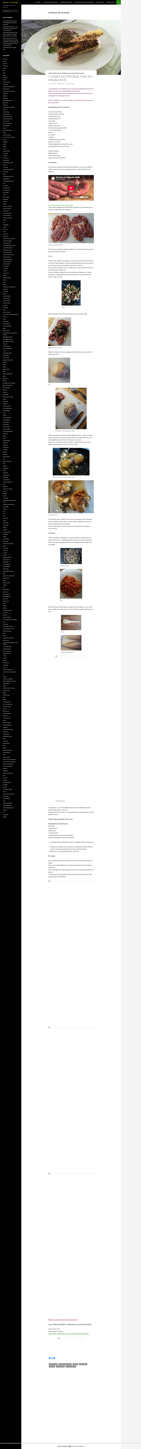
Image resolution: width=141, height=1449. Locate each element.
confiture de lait (7, 215)
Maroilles (5, 472)
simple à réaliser (7, 713)
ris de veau (5, 665)
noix (4, 516)
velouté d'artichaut (7, 803)
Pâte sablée (5, 569)
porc (4, 622)
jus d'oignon (6, 424)
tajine (4, 745)
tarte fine (5, 768)
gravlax (5, 399)
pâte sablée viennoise (8, 571)
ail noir (4, 68)
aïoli (4, 70)
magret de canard (7, 461)
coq (4, 222)
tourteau (5, 787)
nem (4, 511)
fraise (4, 350)
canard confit (6, 151)
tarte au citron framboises (9, 759)
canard (4, 148)
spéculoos (5, 731)
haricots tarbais (7, 406)
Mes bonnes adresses (66, 2)
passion (5, 555)
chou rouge (6, 192)
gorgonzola (6, 394)
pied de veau (6, 578)
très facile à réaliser (7, 789)
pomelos (5, 612)
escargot (5, 305)
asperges (5, 98)
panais (59, 73)
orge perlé (5, 534)
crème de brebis (7, 243)
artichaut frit (6, 89)
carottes (5, 165)
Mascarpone (6, 475)
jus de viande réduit (8, 431)
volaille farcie (71, 1366)
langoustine (6, 447)
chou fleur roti (6, 190)
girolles (5, 380)
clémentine (5, 199)
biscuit (4, 109)
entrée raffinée (6, 303)
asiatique (5, 93)
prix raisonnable (7, 646)
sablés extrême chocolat (9, 688)
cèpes (4, 174)
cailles (4, 144)
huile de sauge (6, 410)
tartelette (5, 771)
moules (5, 495)
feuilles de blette (7, 326)
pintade (64, 73)
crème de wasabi (7, 261)
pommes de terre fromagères (10, 619)
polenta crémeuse (7, 610)
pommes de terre (7, 617)
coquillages (6, 224)
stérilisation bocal (7, 736)
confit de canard (7, 213)
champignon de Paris (8, 176)
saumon (5, 708)
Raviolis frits (6, 662)
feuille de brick (6, 323)
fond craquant (6, 346)
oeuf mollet (6, 525)
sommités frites (6, 718)
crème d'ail (5, 236)
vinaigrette (5, 814)
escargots (5, 307)
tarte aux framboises (8, 764)
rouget (4, 676)
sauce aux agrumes (7, 704)
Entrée (4, 293)
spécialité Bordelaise (8, 729)
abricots (5, 59)
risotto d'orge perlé (7, 669)
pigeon (4, 580)
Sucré (4, 738)
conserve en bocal (7, 218)
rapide (4, 655)
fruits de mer (6, 355)
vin (3, 812)
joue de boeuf (6, 420)
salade (4, 692)
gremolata (5, 401)
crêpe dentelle (6, 264)
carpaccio (5, 167)
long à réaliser (6, 456)
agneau (5, 61)
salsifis (4, 699)
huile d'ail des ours (7, 408)
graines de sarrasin (65, 1364)
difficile (5, 280)
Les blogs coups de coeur (50, 2)
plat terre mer (6, 594)
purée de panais (7, 649)
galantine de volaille (8, 360)
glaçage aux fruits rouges (9, 383)
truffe (4, 791)
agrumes (5, 63)
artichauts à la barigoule (9, 91)
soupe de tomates (7, 725)
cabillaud (5, 142)
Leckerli (5, 452)
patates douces (6, 559)
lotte (4, 459)
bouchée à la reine (7, 123)
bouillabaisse (6, 125)
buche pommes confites (9, 137)
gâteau (4, 364)
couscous (5, 229)
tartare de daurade (7, 750)
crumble (5, 270)
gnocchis (5, 392)
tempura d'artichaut (8, 773)
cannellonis (6, 158)
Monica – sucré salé (10, 2)
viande (4, 810)
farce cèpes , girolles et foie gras (10, 314)
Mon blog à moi (110, 2)
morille (4, 491)
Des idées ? (38, 2)
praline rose (6, 640)
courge (4, 227)
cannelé (5, 155)
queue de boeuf (7, 651)
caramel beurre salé (8, 162)
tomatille (5, 784)
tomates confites (7, 782)
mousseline (6, 498)
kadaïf (4, 436)
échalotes (5, 289)
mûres (4, 509)
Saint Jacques (6, 690)
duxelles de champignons (9, 287)
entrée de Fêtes (6, 296)
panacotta (5, 541)
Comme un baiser (7, 206)
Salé (4, 697)
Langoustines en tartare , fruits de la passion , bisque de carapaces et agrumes (10, 28)
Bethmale (5, 102)
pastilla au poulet (7, 557)
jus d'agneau (6, 422)
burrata (5, 139)
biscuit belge (6, 112)
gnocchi (5, 390)
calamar (5, 146)
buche (4, 132)
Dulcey (4, 284)
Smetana (5, 715)
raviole (4, 658)
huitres (4, 415)
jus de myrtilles (6, 429)
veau (4, 801)
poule (4, 633)
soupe (4, 720)
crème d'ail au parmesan (9, 238)
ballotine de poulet (7, 100)
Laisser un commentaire (66, 83)
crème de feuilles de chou (9, 245)
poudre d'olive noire (8, 626)
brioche (5, 128)
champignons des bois (8, 181)
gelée (4, 371)
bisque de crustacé (7, 116)
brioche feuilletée (7, 130)
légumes (5, 454)
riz (3, 674)
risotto (4, 667)
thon (4, 775)
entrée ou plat (6, 300)
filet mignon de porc (8, 337)
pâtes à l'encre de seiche (9, 575)
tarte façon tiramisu (8, 766)
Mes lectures (100, 2)
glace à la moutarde (7, 385)
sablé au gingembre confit (9, 681)
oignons (5, 527)
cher (4, 183)
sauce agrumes (6, 702)
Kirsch (4, 438)
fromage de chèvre (7, 353)
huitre (4, 413)
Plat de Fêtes (6, 589)
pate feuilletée (6, 564)
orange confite (6, 532)
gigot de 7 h (6, 378)
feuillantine (6, 321)
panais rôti (83, 1364)
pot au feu (5, 624)
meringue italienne (7, 482)
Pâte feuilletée (6, 566)
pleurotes (5, 599)
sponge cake (6, 734)
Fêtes (4, 319)
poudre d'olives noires (8, 628)
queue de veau (6, 653)
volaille (81, 73)
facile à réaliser (6, 312)
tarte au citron (6, 757)
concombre (6, 211)
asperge (5, 95)
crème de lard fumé (7, 247)
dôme (4, 282)
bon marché (6, 121)
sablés (4, 685)
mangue (5, 466)
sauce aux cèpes (7, 706)
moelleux (5, 486)
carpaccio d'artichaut (8, 169)
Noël (4, 513)
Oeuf (4, 520)
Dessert (5, 275)
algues (4, 75)
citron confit (6, 197)
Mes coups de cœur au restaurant (84, 2)
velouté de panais (7, 805)
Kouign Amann (6, 440)
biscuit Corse (6, 114)
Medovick (5, 477)
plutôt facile (6, 601)
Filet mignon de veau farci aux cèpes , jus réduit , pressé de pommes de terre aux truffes (10, 34)
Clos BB (5, 201)
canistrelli (5, 153)
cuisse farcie (52, 73)
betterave (5, 105)
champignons (6, 178)
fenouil (4, 317)
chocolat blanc (6, 188)
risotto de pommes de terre (9, 672)
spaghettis (5, 727)
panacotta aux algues (8, 543)
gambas (5, 362)
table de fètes (6, 743)
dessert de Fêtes (7, 277)
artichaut (5, 84)
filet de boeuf (6, 330)
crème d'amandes (7, 241)
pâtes (4, 573)
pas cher (5, 552)
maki (4, 463)
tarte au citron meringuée (9, 761)
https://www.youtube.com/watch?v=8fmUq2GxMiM (60, 205)
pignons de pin (6, 582)
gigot (4, 376)
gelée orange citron (7, 373)
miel (4, 484)
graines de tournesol (8, 397)
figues (4, 328)
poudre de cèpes (7, 631)
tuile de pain (74, 73)
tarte (4, 754)
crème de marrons (7, 250)
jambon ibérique (7, 417)
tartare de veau (6, 752)
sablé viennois (6, 683)
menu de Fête (6, 479)
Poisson (5, 605)
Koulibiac (5, 443)
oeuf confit (5, 523)
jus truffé (5, 433)
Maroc (4, 470)
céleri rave (5, 171)
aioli (4, 72)
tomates (5, 780)
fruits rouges (6, 357)
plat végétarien (6, 596)
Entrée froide (6, 298)
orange (4, 529)
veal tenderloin (6, 798)
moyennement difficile (8, 504)
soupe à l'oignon (7, 722)
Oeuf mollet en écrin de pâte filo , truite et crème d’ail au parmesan (10, 22)
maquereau (6, 468)
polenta (5, 608)
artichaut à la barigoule (8, 86)
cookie (4, 220)
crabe (4, 231)
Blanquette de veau (7, 119)
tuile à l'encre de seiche (8, 794)
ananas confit (6, 82)
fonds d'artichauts (7, 348)
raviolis (5, 660)
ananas (4, 79)
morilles (5, 493)
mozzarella (5, 506)
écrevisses (5, 291)
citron (4, 194)
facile (4, 310)
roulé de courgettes (8, 679)
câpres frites (6, 160)
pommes (5, 615)
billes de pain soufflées (8, 107)
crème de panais (7, 257)
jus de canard (6, 426)
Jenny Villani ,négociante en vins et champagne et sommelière (68, 1333)
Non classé (5, 518)
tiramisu (5, 778)
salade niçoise (6, 695)
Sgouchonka (6, 711)
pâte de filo (5, 562)
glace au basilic (6, 387)
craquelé (5, 234)
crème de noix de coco (8, 254)
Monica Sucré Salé (7, 489)
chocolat (5, 185)
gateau (4, 367)
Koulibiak (5, 445)
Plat (68, 73)
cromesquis (6, 266)
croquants (5, 268)
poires (4, 603)
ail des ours (5, 66)
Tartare (5, 748)
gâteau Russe (6, 369)
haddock (5, 403)
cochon (5, 204)
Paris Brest (5, 548)
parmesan (5, 550)
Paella (4, 536)
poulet (4, 635)
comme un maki (7, 208)
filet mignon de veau (8, 339)
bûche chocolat (7, 135)
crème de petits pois (8, 259)
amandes (5, 77)
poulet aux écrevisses (8, 638)
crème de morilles (7, 252)
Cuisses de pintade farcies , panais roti (70, 78)
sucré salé (5, 741)
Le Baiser (5, 449)
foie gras (5, 344)
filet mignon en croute (8, 341)
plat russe (5, 592)
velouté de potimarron (8, 807)
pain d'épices (6, 539)
